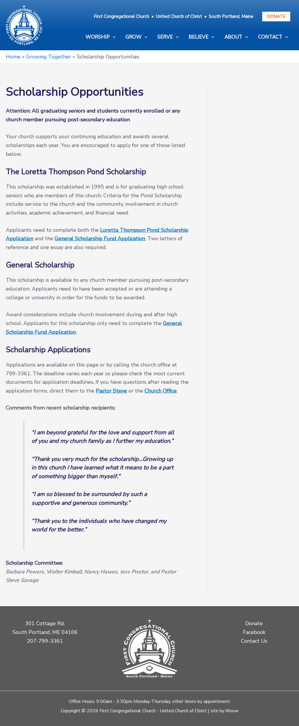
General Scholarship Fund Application (100, 238)
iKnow (232, 711)
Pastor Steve (111, 390)
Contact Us (254, 640)
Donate (276, 16)
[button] (101, 37)
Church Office (161, 390)
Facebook (254, 632)
